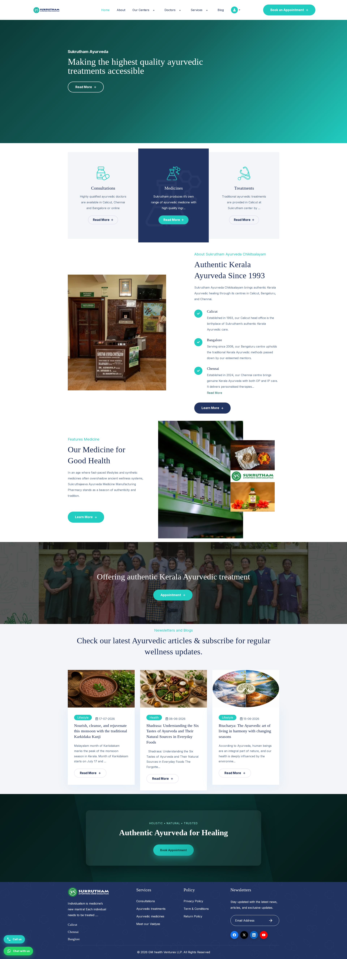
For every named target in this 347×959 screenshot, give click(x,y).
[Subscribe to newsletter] (271, 920)
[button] (153, 10)
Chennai (73, 932)
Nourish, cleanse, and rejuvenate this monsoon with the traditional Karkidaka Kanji (100, 731)
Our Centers (140, 10)
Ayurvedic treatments (151, 909)
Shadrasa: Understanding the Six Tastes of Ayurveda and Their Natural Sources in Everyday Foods (172, 733)
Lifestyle (83, 717)
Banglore (74, 939)
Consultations (145, 901)
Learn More (211, 408)
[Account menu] (235, 10)
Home (105, 10)
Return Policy (193, 916)
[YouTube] (264, 935)
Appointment (171, 595)
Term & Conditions (196, 909)
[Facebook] (234, 935)
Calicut (72, 924)
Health (154, 717)
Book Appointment (173, 850)
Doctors (169, 10)
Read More (84, 87)
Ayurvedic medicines (150, 916)
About (121, 10)
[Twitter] (244, 935)
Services (196, 10)
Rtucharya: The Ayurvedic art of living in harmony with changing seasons (245, 731)
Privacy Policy (193, 901)
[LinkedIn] (254, 935)
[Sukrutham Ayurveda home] (46, 10)
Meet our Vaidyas (148, 924)
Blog (221, 10)
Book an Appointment (287, 10)
